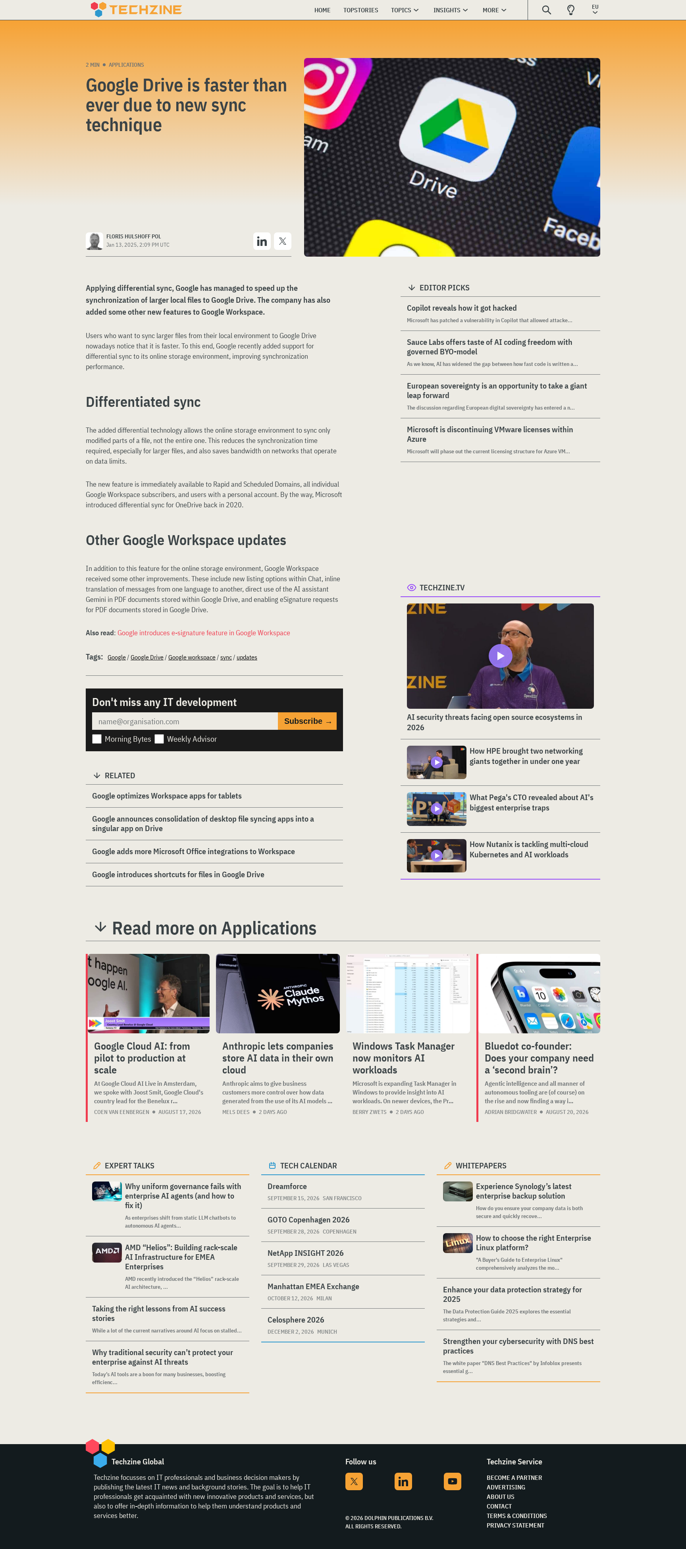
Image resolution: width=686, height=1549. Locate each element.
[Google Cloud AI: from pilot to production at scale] (149, 993)
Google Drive (147, 657)
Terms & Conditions (517, 1516)
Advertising (506, 1487)
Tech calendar (308, 1165)
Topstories (360, 10)
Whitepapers (481, 1165)
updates (247, 657)
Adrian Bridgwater (511, 1112)
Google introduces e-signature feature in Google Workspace (204, 632)
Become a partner (514, 1477)
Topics (401, 10)
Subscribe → (308, 721)
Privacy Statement (515, 1525)
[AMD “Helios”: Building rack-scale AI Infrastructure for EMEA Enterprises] (107, 1267)
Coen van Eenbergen (121, 1112)
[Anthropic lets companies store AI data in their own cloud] (278, 993)
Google (117, 657)
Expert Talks (129, 1165)
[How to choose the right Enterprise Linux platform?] (458, 1252)
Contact (499, 1506)
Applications (126, 64)
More (491, 10)
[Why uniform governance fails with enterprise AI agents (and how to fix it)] (107, 1206)
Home (322, 10)
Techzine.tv (442, 587)
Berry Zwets (370, 1112)
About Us (500, 1497)
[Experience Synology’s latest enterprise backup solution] (458, 1201)
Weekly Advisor (192, 738)
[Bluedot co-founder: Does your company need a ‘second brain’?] (539, 993)
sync (226, 657)
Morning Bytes (128, 738)
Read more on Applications (214, 928)
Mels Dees (236, 1112)
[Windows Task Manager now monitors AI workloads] (408, 993)
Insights (447, 10)
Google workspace (192, 657)
